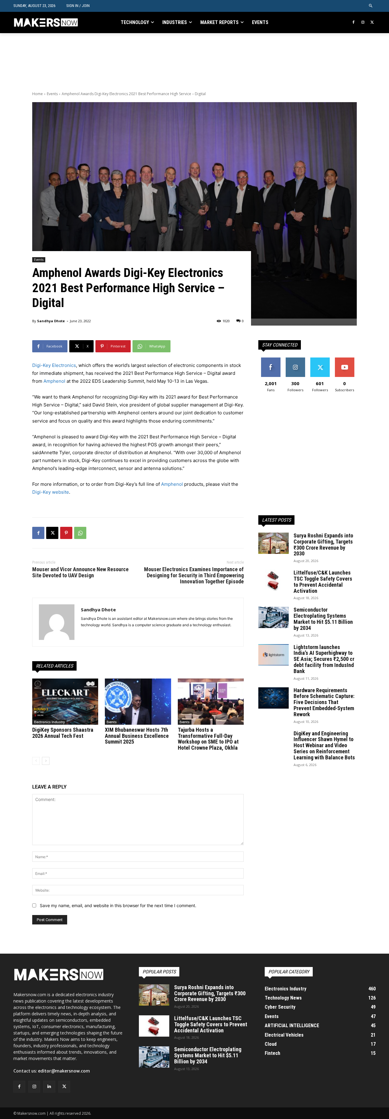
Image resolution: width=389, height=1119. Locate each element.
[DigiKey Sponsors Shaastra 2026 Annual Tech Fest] (65, 702)
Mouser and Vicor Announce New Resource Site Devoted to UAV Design (80, 572)
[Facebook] (353, 22)
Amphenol (54, 381)
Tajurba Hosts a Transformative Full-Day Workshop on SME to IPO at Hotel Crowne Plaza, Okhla (208, 739)
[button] (371, 6)
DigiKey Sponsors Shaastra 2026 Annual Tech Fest (62, 733)
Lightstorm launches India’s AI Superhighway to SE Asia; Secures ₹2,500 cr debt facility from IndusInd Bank (324, 659)
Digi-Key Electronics (54, 365)
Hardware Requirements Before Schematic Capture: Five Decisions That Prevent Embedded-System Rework (324, 702)
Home (37, 93)
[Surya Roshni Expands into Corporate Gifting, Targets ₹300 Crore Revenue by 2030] (273, 543)
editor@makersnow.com (64, 1071)
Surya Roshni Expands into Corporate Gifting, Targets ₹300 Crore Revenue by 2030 (323, 544)
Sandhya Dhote (51, 321)
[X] (372, 22)
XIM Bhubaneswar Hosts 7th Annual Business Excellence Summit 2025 (137, 736)
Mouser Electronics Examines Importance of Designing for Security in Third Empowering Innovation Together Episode (194, 575)
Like (270, 359)
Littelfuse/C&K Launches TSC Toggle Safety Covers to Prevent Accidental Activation (323, 581)
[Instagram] (362, 22)
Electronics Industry (49, 722)
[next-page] (46, 761)
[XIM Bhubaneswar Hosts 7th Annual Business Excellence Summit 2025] (138, 702)
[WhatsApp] (80, 533)
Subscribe (344, 359)
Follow (295, 359)
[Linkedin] (49, 1087)
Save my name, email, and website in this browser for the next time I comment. (118, 905)
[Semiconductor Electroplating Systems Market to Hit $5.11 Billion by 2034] (273, 617)
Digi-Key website (50, 492)
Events (52, 93)
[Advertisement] (142, 61)
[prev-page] (36, 761)
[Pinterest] (66, 533)
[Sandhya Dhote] (56, 622)
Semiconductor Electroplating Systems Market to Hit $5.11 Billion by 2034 (323, 618)
